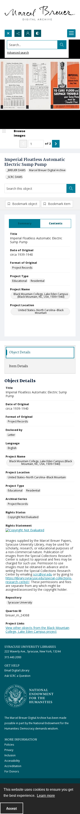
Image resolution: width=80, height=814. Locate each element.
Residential (37, 281)
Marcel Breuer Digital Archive (47, 170)
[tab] (24, 223)
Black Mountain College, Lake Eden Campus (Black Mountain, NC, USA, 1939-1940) (41, 295)
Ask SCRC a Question (17, 676)
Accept (11, 808)
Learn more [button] (46, 795)
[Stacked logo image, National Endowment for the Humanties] (28, 696)
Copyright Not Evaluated (23, 517)
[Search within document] (70, 188)
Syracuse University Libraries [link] (30, 646)
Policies (9, 745)
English (12, 448)
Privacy (8, 750)
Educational (19, 281)
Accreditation (12, 766)
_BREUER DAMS (16, 170)
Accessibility (12, 761)
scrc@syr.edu (42, 574)
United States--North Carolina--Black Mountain (41, 311)
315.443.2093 (12, 657)
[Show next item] (56, 144)
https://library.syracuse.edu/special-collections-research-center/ (39, 580)
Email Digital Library (16, 670)
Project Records (22, 268)
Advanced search (18, 53)
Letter (11, 435)
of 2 (48, 143)
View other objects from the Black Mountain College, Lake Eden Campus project (37, 630)
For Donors (11, 771)
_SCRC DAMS (14, 177)
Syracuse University (20, 602)
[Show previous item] (23, 144)
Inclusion (10, 755)
